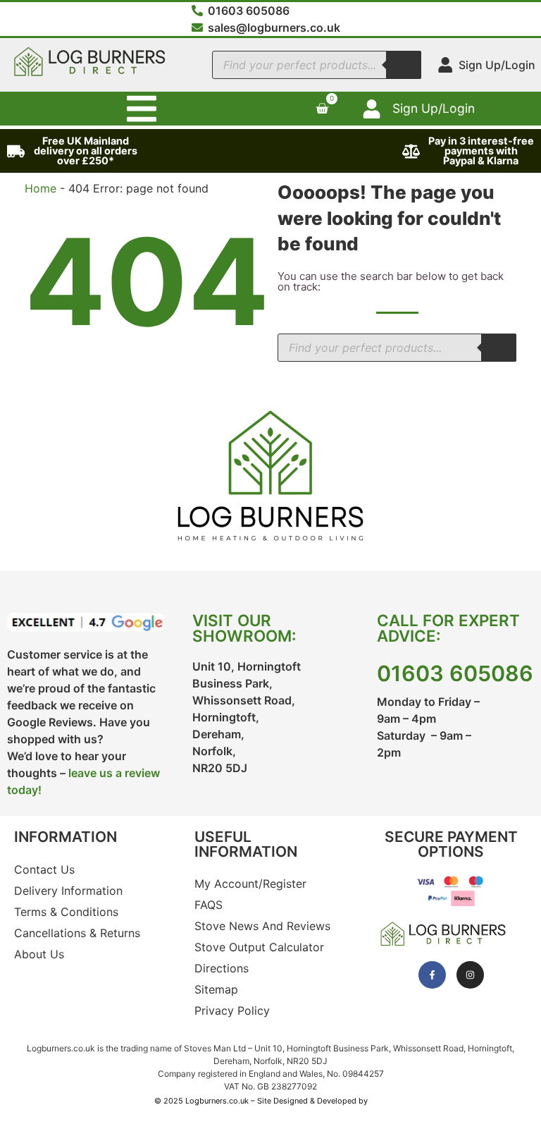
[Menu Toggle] (141, 109)
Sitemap (216, 989)
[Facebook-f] (432, 975)
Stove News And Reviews (262, 926)
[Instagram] (470, 975)
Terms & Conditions (66, 912)
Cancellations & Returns (77, 933)
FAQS (208, 905)
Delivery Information (68, 891)
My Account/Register (250, 883)
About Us (39, 954)
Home (40, 188)
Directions (221, 968)
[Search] (403, 65)
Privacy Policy (232, 1010)
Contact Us (44, 869)
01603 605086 (455, 673)
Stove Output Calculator (259, 947)
